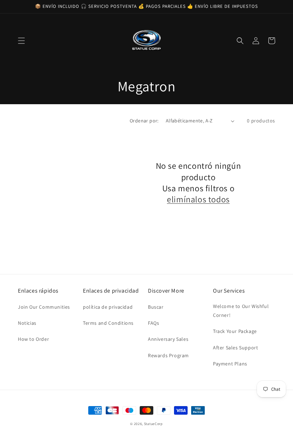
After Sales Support (235, 347)
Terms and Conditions (108, 323)
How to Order (33, 339)
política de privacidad (108, 307)
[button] (21, 41)
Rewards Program (168, 355)
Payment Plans (230, 363)
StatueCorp (153, 423)
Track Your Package (235, 331)
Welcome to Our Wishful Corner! (241, 310)
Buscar (156, 307)
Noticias (27, 323)
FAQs (153, 323)
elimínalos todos (198, 199)
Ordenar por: (144, 120)
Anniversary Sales (168, 339)
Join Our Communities (44, 307)
